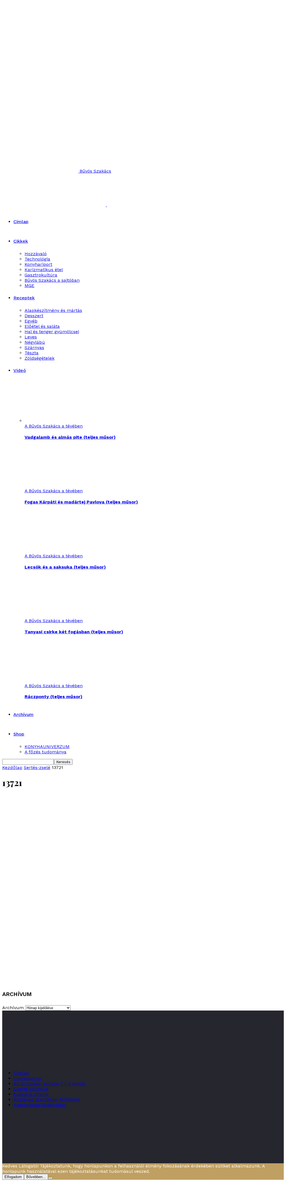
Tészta (32, 352)
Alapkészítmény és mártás (53, 310)
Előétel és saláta (42, 326)
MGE (29, 285)
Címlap (20, 221)
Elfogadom (13, 1177)
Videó (19, 370)
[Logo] (54, 204)
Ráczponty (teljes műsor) (53, 696)
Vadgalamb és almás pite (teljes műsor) (70, 437)
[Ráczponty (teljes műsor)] (55, 680)
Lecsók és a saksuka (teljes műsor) (65, 567)
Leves (31, 337)
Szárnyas (34, 347)
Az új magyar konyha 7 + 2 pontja (49, 1083)
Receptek (24, 297)
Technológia (37, 259)
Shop (18, 734)
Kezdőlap (12, 767)
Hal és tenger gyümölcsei (52, 331)
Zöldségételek (39, 358)
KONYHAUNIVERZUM (47, 746)
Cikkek (20, 241)
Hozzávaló (36, 253)
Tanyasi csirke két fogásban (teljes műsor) (74, 631)
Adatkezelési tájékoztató (39, 1104)
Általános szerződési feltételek (46, 1099)
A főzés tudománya (45, 751)
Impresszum (27, 1078)
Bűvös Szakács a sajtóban (52, 280)
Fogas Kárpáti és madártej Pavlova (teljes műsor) (81, 502)
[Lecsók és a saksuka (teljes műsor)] (55, 550)
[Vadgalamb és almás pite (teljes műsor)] (55, 420)
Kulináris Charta (31, 1094)
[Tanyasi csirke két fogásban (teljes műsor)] (55, 615)
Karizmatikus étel (44, 269)
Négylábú (35, 342)
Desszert (34, 315)
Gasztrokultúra (41, 275)
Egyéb (31, 321)
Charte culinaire (30, 1089)
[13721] (143, 980)
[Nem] (50, 1178)
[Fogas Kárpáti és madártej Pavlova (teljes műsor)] (55, 485)
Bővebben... (36, 1177)
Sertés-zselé (37, 767)
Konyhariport (38, 264)
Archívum (23, 714)
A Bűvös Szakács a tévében (54, 426)
